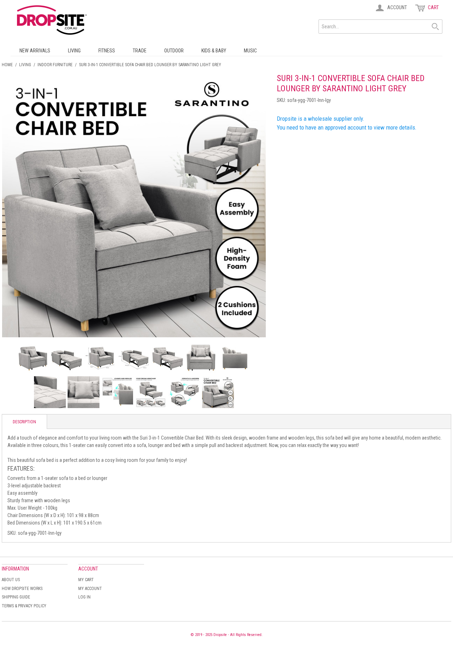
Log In (84, 597)
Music (250, 50)
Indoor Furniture (55, 64)
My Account (90, 588)
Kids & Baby (213, 50)
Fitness (106, 50)
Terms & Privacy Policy (24, 605)
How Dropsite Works (22, 588)
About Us (11, 579)
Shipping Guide (16, 597)
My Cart (86, 579)
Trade (140, 50)
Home (7, 64)
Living (74, 50)
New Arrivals (34, 50)
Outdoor (174, 50)
